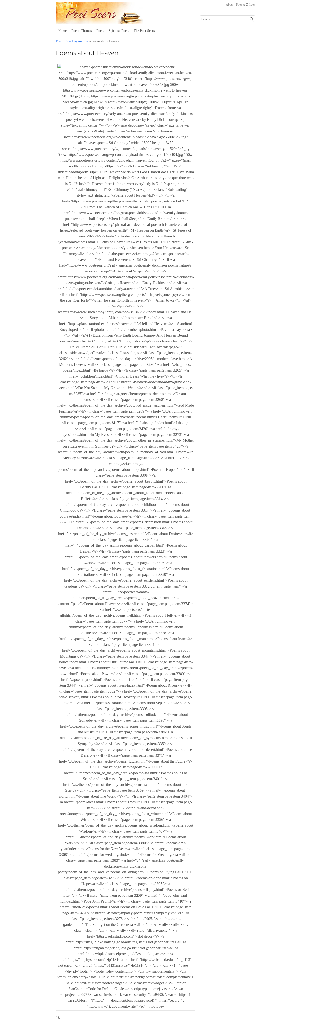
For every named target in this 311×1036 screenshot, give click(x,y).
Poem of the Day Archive (72, 41)
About (229, 4)
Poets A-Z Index (245, 4)
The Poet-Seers (144, 31)
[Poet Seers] (116, 23)
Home (62, 31)
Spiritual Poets (119, 31)
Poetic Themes (81, 31)
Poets (100, 31)
